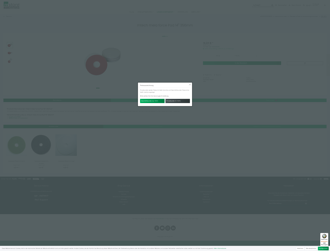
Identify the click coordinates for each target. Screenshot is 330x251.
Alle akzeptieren (311, 248)
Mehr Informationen (220, 248)
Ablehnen (300, 248)
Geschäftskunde (149, 101)
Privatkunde (173, 101)
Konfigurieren (323, 248)
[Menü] (327, 234)
